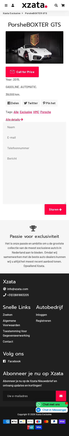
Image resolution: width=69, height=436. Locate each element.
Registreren (43, 320)
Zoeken (7, 314)
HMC (36, 112)
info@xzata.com (17, 289)
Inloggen (41, 314)
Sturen (54, 209)
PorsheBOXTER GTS (34, 24)
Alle (16, 112)
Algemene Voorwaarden (11, 323)
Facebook (14, 361)
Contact (8, 341)
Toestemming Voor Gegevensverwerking (16, 333)
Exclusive (26, 112)
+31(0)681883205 (18, 295)
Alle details (13, 119)
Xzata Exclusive (12, 13)
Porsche (45, 112)
